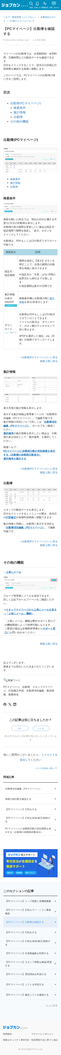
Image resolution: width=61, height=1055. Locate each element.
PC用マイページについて (22, 21)
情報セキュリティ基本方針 (16, 1039)
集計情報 (15, 182)
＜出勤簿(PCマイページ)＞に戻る (38, 357)
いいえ (41, 728)
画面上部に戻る (49, 361)
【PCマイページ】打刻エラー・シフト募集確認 (28, 911)
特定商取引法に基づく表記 (44, 1039)
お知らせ (37, 7)
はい (20, 728)
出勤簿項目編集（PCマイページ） (23, 788)
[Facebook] (4, 704)
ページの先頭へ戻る (44, 768)
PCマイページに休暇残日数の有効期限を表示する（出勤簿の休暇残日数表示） (28, 830)
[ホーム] (15, 5)
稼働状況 (44, 7)
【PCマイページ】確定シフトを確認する (27, 994)
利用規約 (7, 1034)
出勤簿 (14, 186)
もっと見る (52, 1005)
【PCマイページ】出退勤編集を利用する (27, 953)
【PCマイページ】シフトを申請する (24, 984)
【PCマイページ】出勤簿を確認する (24, 922)
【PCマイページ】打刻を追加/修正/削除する (27, 819)
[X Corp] (9, 704)
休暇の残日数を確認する (18, 798)
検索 (31, 7)
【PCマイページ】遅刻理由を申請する (25, 974)
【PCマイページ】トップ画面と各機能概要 (28, 901)
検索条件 (15, 179)
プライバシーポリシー (42, 1034)
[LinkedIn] (14, 704)
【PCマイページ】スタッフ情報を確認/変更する (28, 964)
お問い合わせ (54, 7)
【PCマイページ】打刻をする (21, 809)
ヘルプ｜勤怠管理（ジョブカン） (19, 17)
